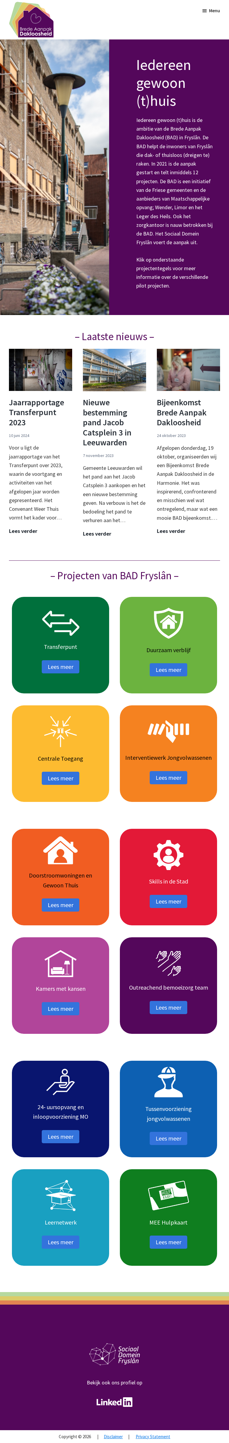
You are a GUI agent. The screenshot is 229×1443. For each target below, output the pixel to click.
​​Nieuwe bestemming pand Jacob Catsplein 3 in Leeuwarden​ (107, 422)
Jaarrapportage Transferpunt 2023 (36, 412)
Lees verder (23, 531)
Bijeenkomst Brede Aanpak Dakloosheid (182, 412)
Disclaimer (113, 1436)
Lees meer (60, 666)
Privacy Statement (153, 1436)
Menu (214, 10)
